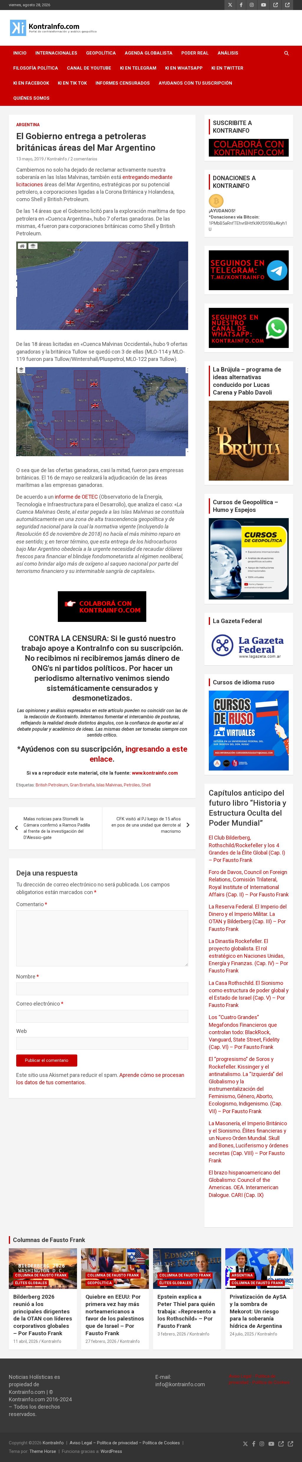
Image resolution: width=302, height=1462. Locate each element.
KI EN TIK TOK (72, 83)
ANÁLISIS (228, 53)
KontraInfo (57, 159)
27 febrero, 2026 (101, 1341)
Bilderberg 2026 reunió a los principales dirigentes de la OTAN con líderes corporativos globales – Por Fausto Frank (42, 1314)
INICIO (20, 53)
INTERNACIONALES (56, 53)
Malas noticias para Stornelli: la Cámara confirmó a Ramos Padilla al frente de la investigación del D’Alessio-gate (57, 828)
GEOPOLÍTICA (101, 53)
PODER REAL (195, 53)
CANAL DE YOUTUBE (89, 68)
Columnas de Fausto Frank (49, 1239)
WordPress (111, 1451)
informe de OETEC (76, 497)
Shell (146, 785)
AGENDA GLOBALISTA (149, 53)
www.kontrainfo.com (155, 773)
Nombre (27, 976)
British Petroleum (52, 785)
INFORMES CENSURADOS (123, 83)
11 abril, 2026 (25, 1341)
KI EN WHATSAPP (184, 68)
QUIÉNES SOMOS (31, 98)
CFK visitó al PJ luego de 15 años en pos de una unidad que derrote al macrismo (146, 825)
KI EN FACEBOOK (31, 83)
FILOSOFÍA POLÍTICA (35, 68)
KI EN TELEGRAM (138, 68)
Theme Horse (42, 1451)
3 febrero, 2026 (171, 1334)
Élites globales (31, 1283)
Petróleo (132, 785)
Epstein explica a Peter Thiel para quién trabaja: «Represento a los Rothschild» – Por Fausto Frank (186, 1311)
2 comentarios (83, 159)
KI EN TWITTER (227, 68)
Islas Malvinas (109, 785)
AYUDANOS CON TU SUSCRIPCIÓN (195, 83)
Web (21, 1031)
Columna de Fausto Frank (41, 1275)
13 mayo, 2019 (30, 159)
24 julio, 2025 (242, 1334)
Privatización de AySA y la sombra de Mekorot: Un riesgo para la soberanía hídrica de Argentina (258, 1311)
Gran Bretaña (82, 785)
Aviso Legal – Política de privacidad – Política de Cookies (125, 1442)
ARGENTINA (28, 124)
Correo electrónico (39, 1004)
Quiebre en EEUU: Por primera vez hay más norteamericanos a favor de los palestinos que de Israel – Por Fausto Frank (115, 1314)
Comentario (31, 904)
